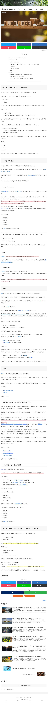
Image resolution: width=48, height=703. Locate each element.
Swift (11, 72)
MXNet (2, 271)
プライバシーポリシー (24, 699)
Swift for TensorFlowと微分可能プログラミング (21, 74)
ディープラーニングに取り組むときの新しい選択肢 (21, 78)
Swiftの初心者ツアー (8, 453)
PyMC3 (31, 357)
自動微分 (40, 424)
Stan (25, 355)
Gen (8, 306)
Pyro (22, 355)
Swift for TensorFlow (8, 390)
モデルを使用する (22, 484)
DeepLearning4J (32, 175)
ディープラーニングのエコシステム (18, 57)
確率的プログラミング (23, 310)
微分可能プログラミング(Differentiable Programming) (14, 424)
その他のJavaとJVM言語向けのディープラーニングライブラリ (25, 64)
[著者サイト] (12, 592)
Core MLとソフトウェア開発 (17, 76)
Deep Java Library (15, 62)
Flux (41, 301)
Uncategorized (4, 575)
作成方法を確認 (18, 503)
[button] (44, 340)
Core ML (5, 392)
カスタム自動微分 (7, 455)
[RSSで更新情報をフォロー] (24, 596)
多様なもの (6, 521)
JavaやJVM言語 (13, 60)
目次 (22, 54)
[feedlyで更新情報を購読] (35, 592)
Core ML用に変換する (17, 482)
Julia (11, 70)
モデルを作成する (18, 480)
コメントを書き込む (24, 685)
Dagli (13, 66)
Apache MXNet (15, 68)
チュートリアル (5, 208)
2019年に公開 (18, 191)
